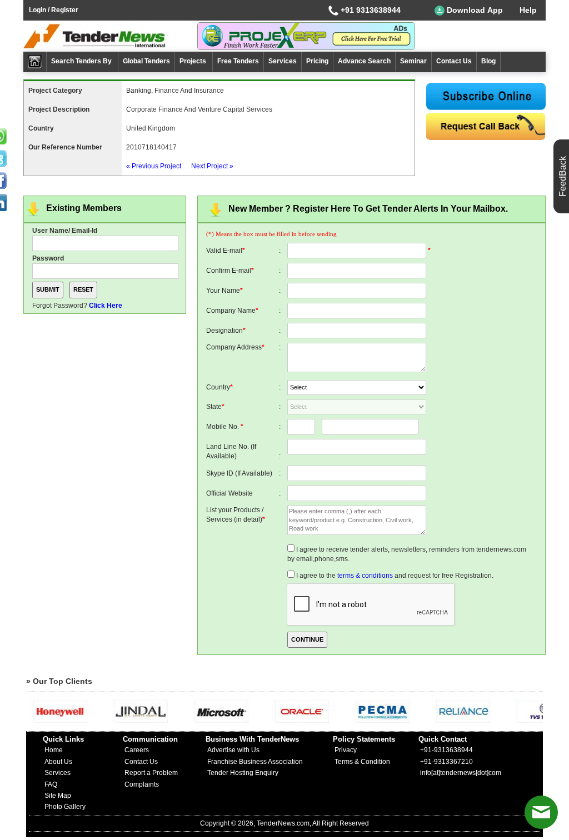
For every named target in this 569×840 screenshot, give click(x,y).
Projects (193, 61)
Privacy (346, 750)
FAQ (50, 784)
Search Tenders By (82, 61)
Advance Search (364, 61)
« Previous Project (153, 166)
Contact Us (454, 61)
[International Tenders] (486, 126)
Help (528, 10)
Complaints (141, 784)
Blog (488, 61)
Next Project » (212, 166)
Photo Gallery (65, 807)
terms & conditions (365, 575)
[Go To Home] (35, 62)
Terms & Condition (362, 762)
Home (53, 750)
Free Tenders (238, 61)
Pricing (317, 61)
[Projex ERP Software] (306, 35)
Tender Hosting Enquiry (242, 773)
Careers (136, 750)
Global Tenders (146, 61)
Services (282, 61)
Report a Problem (151, 773)
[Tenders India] (110, 36)
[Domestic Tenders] (486, 96)
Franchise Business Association (255, 762)
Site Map (57, 795)
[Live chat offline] (541, 812)
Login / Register (53, 10)
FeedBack (562, 176)
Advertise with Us (233, 750)
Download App (474, 10)
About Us (58, 762)
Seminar (413, 61)
